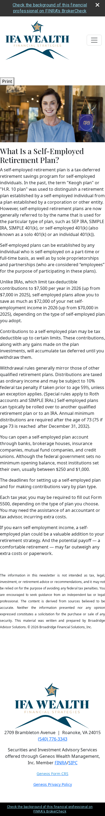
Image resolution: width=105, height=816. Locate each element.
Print (7, 81)
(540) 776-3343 (52, 739)
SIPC (73, 763)
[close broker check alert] (97, 5)
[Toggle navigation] (94, 40)
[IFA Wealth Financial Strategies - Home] (37, 40)
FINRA (61, 763)
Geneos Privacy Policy (52, 784)
